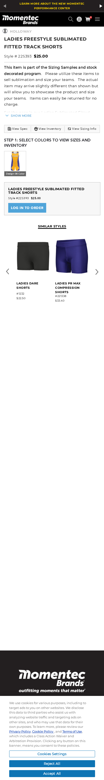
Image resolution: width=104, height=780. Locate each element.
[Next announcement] (100, 6)
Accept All (52, 773)
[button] (71, 21)
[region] (52, 738)
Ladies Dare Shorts (27, 285)
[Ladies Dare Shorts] (33, 273)
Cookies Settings (52, 754)
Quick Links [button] (79, 21)
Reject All (52, 763)
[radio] (15, 164)
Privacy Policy (20, 731)
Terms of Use (72, 731)
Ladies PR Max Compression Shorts (68, 288)
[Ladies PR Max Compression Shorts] (72, 273)
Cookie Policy (43, 731)
